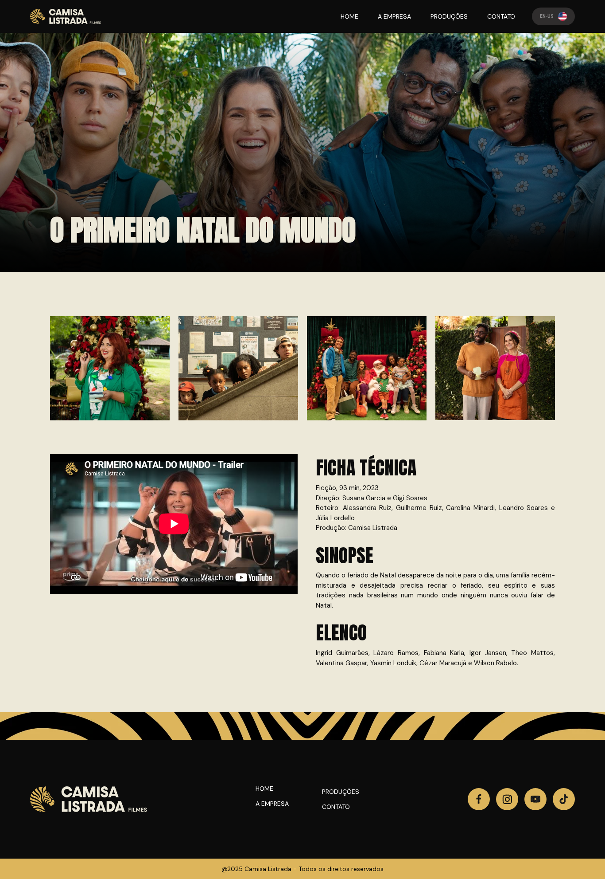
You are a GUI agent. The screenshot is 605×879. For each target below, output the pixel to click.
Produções (340, 792)
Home (264, 789)
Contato (336, 807)
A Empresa (272, 804)
